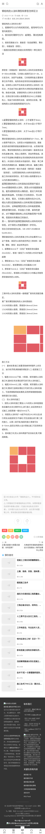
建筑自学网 (13, 748)
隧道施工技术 (22, 582)
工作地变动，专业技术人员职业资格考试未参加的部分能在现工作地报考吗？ (29, 627)
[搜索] (7, 3)
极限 (13, 19)
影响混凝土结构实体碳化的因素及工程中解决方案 (29, 650)
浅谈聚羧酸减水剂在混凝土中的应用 (29, 661)
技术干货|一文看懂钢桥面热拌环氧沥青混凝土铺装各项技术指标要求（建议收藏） (29, 672)
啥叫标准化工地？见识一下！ (29, 639)
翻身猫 (25, 512)
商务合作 (27, 793)
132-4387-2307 (34, 718)
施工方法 (24, 195)
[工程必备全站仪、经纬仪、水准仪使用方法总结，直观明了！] (9, 607)
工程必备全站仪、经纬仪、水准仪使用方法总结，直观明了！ (29, 605)
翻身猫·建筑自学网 (10, 707)
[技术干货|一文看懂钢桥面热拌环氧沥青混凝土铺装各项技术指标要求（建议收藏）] (9, 675)
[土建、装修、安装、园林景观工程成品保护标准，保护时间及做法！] (9, 574)
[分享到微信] (4, 537)
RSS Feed (27, 796)
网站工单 (35, 709)
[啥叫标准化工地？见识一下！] (9, 641)
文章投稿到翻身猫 (30, 789)
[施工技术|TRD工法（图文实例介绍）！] (9, 686)
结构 (18, 16)
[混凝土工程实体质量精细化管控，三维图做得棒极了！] (9, 563)
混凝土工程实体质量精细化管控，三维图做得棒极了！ (29, 560)
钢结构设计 (22, 503)
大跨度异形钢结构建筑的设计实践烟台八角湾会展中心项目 (33, 547)
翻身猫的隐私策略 (30, 785)
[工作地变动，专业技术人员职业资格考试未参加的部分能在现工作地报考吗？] (9, 630)
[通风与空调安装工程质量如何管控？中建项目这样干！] (9, 596)
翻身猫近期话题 (29, 782)
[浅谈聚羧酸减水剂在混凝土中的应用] (9, 664)
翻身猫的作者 (28, 778)
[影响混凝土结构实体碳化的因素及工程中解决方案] (9, 653)
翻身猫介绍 (27, 775)
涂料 (17, 19)
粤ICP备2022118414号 (22, 821)
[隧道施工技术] (9, 585)
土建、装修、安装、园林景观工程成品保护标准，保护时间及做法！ (29, 571)
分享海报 (39, 537)
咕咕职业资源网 (22, 4)
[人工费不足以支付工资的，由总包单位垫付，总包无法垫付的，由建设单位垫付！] (9, 619)
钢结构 (27, 19)
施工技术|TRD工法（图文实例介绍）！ (29, 684)
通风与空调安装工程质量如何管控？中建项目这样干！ (29, 594)
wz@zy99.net (36, 715)
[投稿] (38, 3)
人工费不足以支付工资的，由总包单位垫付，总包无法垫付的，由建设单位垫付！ (29, 616)
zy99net (31, 729)
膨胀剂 (22, 19)
